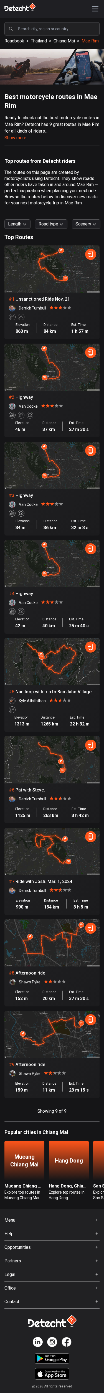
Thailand (39, 41)
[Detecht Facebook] (67, 1343)
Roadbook (14, 41)
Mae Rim (90, 41)
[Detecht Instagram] (52, 1343)
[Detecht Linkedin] (38, 1343)
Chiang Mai (64, 41)
